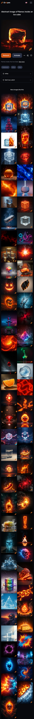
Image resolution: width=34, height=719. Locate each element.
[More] (24, 55)
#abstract (5, 67)
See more (22, 62)
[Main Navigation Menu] (31, 2)
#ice (20, 67)
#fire (13, 67)
